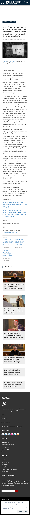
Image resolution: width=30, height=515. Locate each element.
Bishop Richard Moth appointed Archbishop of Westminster (19, 242)
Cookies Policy (5, 499)
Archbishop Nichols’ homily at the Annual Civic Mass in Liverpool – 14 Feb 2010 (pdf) (14, 205)
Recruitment (5, 471)
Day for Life (5, 460)
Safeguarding (5, 442)
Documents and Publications (9, 469)
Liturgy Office (5, 462)
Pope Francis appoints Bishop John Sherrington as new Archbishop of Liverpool (7, 254)
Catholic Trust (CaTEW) (8, 444)
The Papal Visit (5, 447)
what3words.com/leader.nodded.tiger (12, 427)
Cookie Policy (10, 508)
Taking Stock (5, 467)
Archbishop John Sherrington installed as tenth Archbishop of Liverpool (8, 242)
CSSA (3, 451)
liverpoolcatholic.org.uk (9, 233)
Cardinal (4, 61)
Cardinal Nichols (9, 22)
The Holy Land (5, 449)
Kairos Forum (5, 464)
